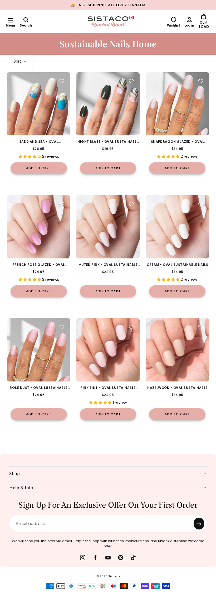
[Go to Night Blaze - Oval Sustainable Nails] (107, 103)
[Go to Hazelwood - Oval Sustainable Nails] (177, 349)
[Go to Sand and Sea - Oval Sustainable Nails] (38, 103)
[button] (10, 20)
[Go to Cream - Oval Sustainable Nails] (177, 226)
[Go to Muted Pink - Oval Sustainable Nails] (107, 226)
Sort (17, 61)
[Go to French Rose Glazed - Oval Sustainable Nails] (38, 226)
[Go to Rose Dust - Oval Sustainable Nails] (38, 349)
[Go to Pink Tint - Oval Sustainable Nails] (107, 349)
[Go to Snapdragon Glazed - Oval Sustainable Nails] (177, 103)
